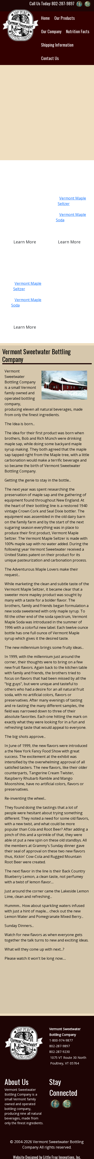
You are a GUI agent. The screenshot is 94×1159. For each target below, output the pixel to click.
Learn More (24, 242)
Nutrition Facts (77, 31)
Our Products (64, 18)
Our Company (51, 31)
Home (45, 18)
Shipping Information (57, 45)
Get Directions (64, 1069)
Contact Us (50, 58)
